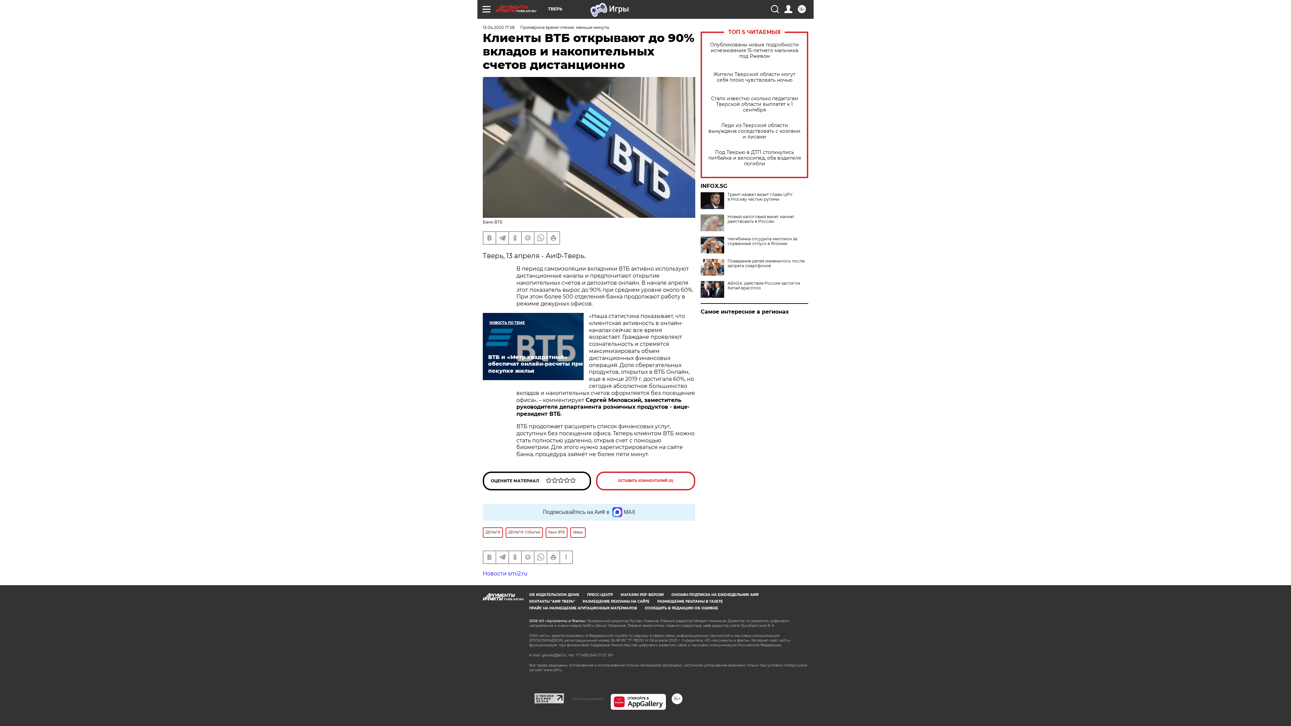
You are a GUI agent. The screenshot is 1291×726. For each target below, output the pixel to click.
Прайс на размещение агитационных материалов (583, 608)
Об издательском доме (554, 595)
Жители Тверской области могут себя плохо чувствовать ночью (754, 77)
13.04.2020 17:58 (499, 27)
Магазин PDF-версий (642, 595)
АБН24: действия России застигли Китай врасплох (764, 285)
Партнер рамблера (587, 699)
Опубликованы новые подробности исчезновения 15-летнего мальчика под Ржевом (754, 50)
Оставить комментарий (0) (645, 481)
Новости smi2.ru (505, 573)
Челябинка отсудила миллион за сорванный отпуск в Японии (762, 241)
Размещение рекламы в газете (690, 601)
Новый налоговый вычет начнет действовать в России (761, 219)
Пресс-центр (600, 595)
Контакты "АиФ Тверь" (552, 601)
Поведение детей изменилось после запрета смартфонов (766, 263)
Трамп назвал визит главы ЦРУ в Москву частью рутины (760, 197)
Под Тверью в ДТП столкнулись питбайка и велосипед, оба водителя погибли (754, 158)
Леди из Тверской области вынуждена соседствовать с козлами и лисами (754, 131)
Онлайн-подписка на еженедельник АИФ (715, 595)
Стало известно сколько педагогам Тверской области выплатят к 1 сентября (754, 104)
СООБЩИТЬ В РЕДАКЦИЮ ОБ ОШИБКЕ (681, 608)
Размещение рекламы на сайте (616, 601)
